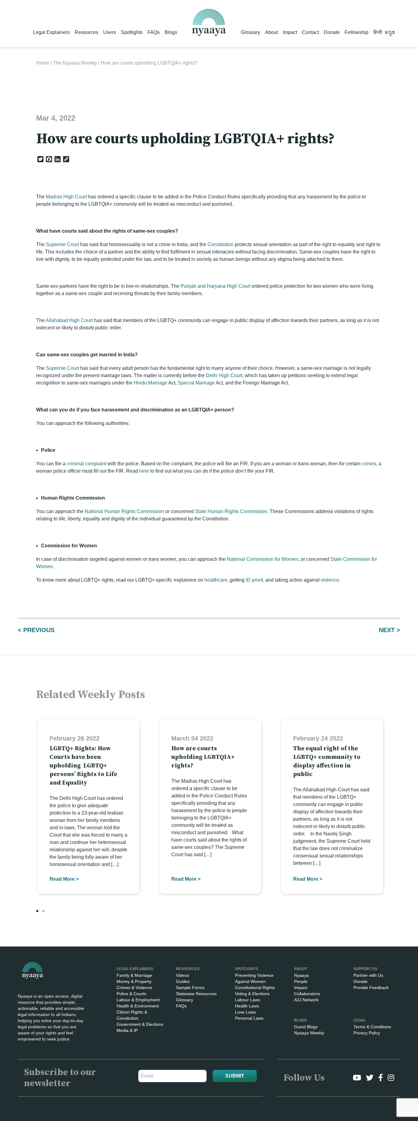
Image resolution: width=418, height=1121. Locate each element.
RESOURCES (188, 969)
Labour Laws (247, 999)
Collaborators (307, 993)
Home (42, 63)
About (271, 32)
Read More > (64, 879)
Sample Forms (190, 987)
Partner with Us (368, 975)
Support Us (365, 969)
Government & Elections (140, 1024)
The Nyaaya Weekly (75, 63)
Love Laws (245, 1012)
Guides (183, 981)
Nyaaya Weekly (309, 1032)
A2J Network (306, 999)
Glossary (250, 32)
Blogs (171, 32)
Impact (290, 32)
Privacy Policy (366, 1032)
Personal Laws (249, 1018)
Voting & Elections (252, 993)
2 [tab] (43, 911)
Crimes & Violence (134, 987)
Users (109, 32)
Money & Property (134, 981)
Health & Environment (138, 1005)
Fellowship (356, 32)
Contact (310, 32)
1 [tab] (37, 911)
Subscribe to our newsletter (60, 1078)
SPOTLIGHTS (246, 969)
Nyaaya (301, 975)
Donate (332, 32)
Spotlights (132, 32)
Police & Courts (131, 993)
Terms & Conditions (372, 1026)
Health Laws (247, 1005)
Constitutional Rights (255, 987)
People (301, 981)
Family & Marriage (134, 975)
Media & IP (127, 1030)
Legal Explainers (51, 32)
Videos (182, 975)
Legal (359, 1020)
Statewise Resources (196, 993)
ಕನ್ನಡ (390, 32)
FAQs (153, 32)
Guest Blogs (306, 1026)
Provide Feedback (371, 987)
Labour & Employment (138, 999)
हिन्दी (377, 32)
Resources (86, 32)
